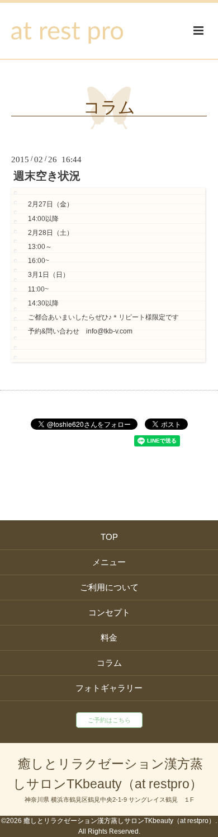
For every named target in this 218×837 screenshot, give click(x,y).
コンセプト (109, 612)
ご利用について (109, 587)
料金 (109, 637)
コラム (109, 107)
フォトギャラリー (109, 688)
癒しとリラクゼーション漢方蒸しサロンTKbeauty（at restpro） (108, 774)
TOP (109, 537)
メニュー (109, 562)
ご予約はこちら (109, 720)
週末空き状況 (46, 176)
